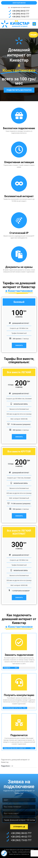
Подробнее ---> (7, 766)
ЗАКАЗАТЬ (19, 345)
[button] (34, 24)
